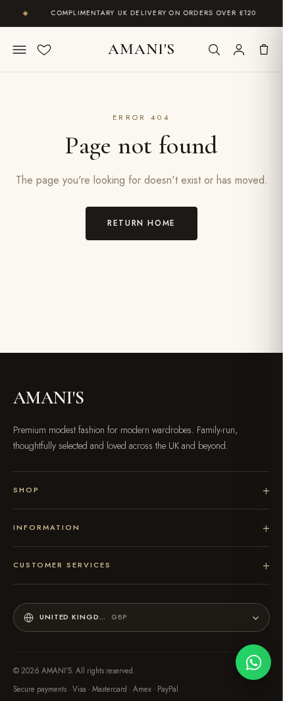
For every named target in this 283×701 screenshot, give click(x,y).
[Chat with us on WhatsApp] (253, 662)
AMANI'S (141, 49)
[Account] (239, 49)
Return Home (141, 222)
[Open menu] (19, 49)
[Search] (214, 49)
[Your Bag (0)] (264, 49)
